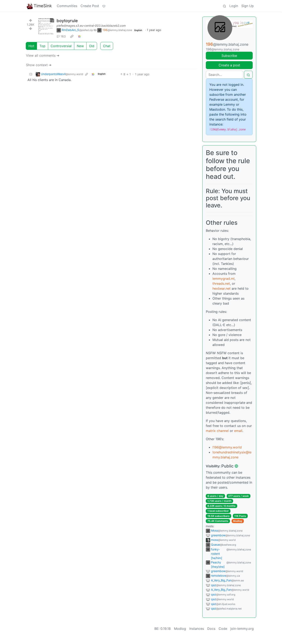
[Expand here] (46, 26)
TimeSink (43, 5)
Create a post (229, 65)
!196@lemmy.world (227, 447)
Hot (31, 46)
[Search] (224, 6)
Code (223, 628)
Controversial (61, 46)
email (238, 431)
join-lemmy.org (242, 628)
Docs (211, 628)
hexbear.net (221, 288)
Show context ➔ (38, 65)
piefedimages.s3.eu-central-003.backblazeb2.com (91, 25)
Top (42, 46)
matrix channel (217, 431)
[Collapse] (30, 74)
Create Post (90, 6)
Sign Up (247, 6)
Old (91, 46)
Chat (106, 46)
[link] (72, 36)
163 (63, 36)
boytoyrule (67, 20)
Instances (196, 628)
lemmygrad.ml (223, 278)
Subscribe (229, 56)
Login (233, 6)
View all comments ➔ (42, 55)
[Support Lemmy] (104, 6)
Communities (67, 6)
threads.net (221, 283)
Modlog (237, 520)
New (80, 46)
